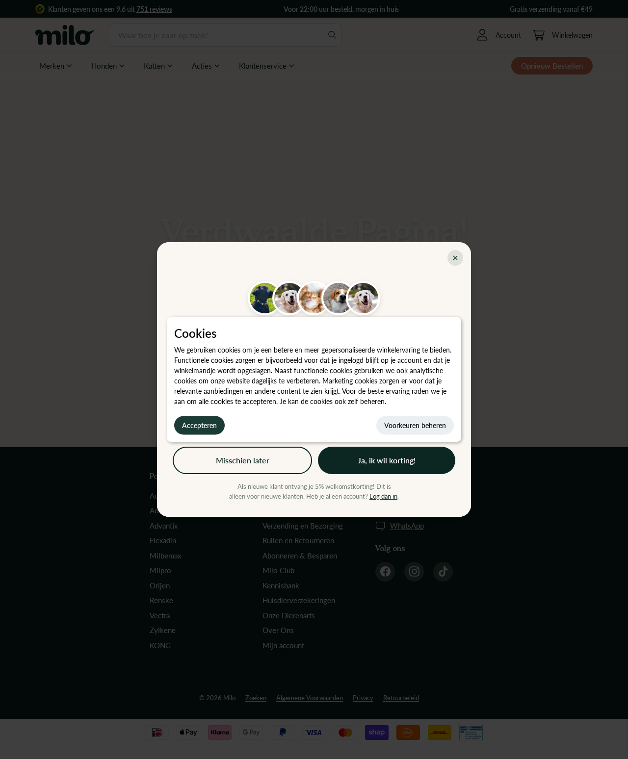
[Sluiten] (455, 258)
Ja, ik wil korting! (387, 460)
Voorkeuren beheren (415, 425)
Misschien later (242, 460)
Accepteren (199, 425)
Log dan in (383, 496)
